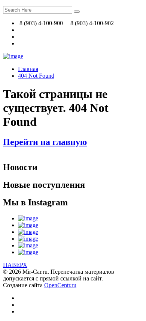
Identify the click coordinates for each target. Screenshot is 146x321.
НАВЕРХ (15, 265)
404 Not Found (36, 75)
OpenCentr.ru (60, 285)
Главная (28, 69)
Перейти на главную (45, 142)
